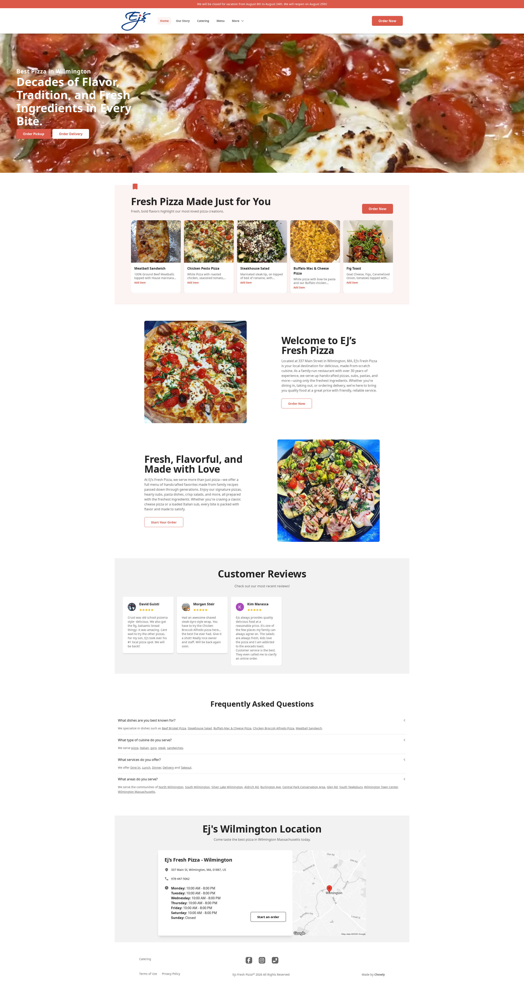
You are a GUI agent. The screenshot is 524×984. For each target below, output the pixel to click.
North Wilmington (171, 787)
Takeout (186, 767)
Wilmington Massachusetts (136, 792)
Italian (144, 748)
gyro (153, 748)
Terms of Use (148, 974)
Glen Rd (332, 787)
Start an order (268, 917)
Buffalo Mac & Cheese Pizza (232, 728)
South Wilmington (197, 787)
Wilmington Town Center (381, 787)
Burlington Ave (270, 787)
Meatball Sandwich (309, 728)
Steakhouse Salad (200, 728)
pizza (134, 748)
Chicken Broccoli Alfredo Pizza (273, 728)
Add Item (140, 282)
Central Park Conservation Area (303, 787)
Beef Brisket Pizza (174, 728)
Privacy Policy (171, 974)
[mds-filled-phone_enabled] (275, 960)
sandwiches (175, 748)
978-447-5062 (180, 879)
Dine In (135, 767)
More (235, 21)
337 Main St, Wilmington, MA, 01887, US (198, 870)
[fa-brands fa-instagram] (262, 960)
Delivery (168, 767)
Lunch (146, 767)
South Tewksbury (351, 787)
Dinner (156, 767)
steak (161, 748)
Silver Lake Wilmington (227, 787)
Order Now (387, 21)
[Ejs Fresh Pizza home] (136, 21)
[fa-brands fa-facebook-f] (249, 960)
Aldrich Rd (251, 787)
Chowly (379, 974)
